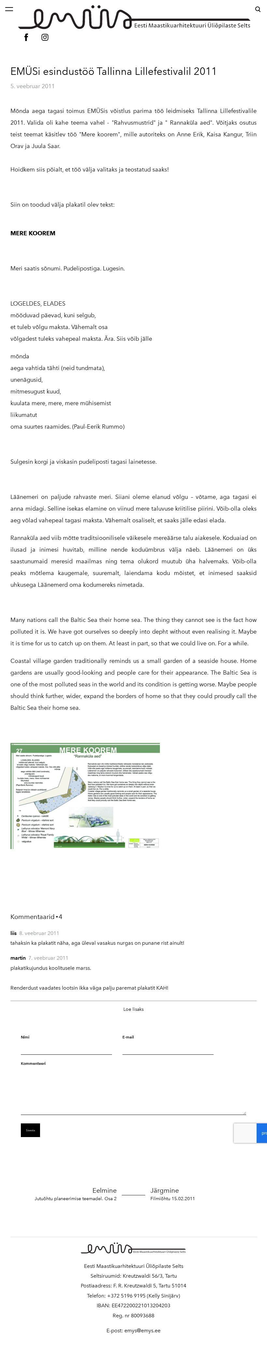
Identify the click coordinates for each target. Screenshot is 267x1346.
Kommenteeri (33, 1063)
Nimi (25, 1037)
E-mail (128, 1037)
